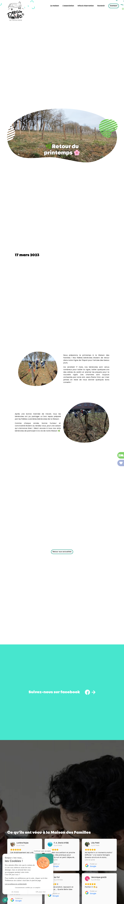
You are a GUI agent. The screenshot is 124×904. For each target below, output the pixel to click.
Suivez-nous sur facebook (54, 692)
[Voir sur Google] (12, 844)
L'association (68, 6)
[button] (5, 900)
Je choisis (15, 892)
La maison (54, 6)
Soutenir (101, 6)
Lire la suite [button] (90, 860)
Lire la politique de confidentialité (16, 884)
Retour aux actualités (62, 551)
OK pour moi (40, 892)
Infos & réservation (86, 6)
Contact (113, 6)
